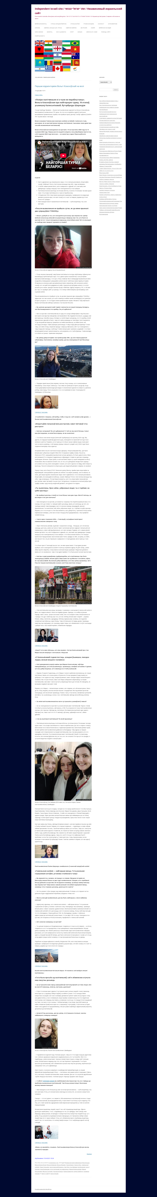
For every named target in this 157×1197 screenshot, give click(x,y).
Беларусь (49, 32)
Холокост (101, 24)
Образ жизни (39, 32)
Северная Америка (71, 28)
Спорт (72, 32)
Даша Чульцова (44, 1167)
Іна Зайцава (73, 1167)
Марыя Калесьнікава (75, 1169)
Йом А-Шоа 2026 (104, 173)
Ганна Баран (70, 1165)
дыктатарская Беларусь (57, 1167)
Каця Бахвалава (45, 1169)
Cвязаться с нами (91, 32)
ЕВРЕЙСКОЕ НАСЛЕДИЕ (105, 28)
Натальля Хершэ (58, 1171)
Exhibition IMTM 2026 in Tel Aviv (107, 199)
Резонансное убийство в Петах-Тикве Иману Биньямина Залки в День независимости (110, 153)
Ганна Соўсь (39, 95)
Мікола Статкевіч (48, 1171)
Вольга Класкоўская (40, 1165)
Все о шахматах (61, 32)
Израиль (37, 28)
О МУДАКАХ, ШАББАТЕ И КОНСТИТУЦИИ (110, 118)
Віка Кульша (85, 1163)
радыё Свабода (78, 1171)
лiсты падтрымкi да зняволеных (59, 1169)
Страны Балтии (75, 24)
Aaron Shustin (54, 1173)
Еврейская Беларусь (41, 24)
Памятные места (40, 36)
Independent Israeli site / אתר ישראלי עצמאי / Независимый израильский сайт (78, 11)
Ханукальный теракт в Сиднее (108, 205)
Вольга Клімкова (51, 1165)
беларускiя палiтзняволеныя (73, 1163)
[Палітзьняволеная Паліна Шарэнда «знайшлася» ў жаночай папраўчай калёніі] (46, 857)
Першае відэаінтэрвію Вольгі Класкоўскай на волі (59, 86)
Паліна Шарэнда (68, 1171)
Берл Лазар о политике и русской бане (110, 175)
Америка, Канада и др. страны (53, 28)
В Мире (93, 28)
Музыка (80, 32)
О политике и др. (53, 1163)
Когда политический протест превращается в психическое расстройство (108, 114)
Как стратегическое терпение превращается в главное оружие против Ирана (109, 107)
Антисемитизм (112, 24)
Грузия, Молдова (89, 24)
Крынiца (89, 1154)
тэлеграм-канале (48, 1081)
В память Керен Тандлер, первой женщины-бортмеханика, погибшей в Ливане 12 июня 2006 (110, 164)
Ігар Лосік (67, 1167)
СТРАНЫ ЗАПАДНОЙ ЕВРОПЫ (58, 24)
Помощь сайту (105, 32)
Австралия (84, 28)
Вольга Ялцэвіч (61, 1165)
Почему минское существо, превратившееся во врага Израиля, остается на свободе (109, 123)
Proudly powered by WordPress (43, 1189)
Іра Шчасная (81, 1167)
